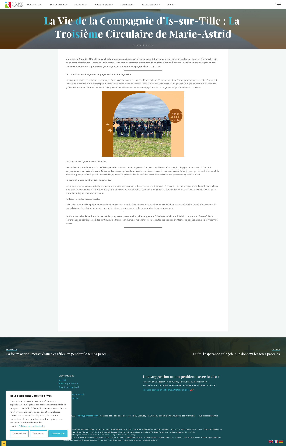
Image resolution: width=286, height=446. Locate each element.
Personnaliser (19, 433)
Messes (62, 379)
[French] (276, 441)
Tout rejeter (38, 433)
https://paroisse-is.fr (88, 415)
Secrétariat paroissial (69, 387)
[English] (271, 441)
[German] (281, 441)
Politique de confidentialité (32, 426)
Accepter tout (57, 433)
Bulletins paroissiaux (68, 383)
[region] (39, 415)
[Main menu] (278, 4)
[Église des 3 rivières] (14, 4)
